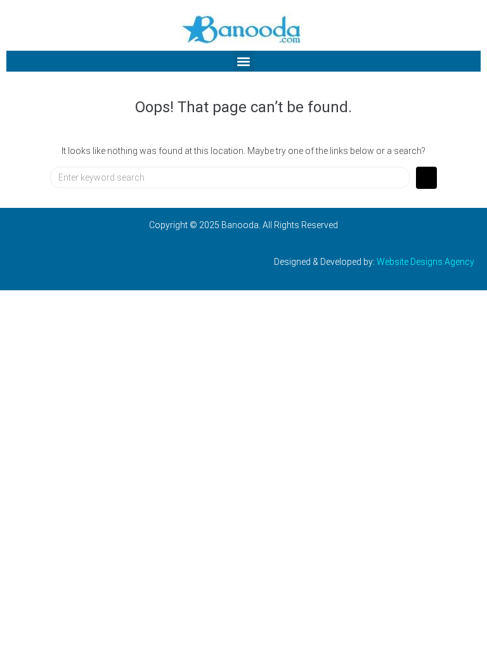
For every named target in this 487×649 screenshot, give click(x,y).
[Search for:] (230, 177)
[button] (243, 61)
